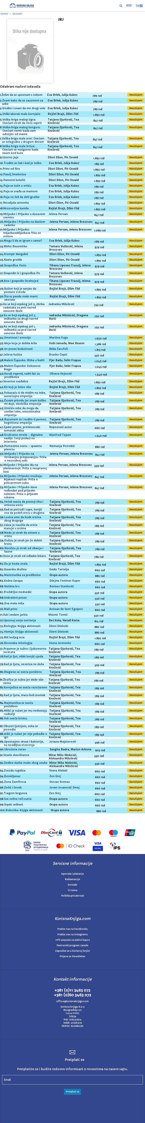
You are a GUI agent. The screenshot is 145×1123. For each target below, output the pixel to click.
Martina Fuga (58, 337)
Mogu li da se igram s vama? (23, 240)
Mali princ (10, 609)
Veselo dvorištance (16, 755)
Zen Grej (55, 776)
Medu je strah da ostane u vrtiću (22, 534)
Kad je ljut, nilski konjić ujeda (23, 656)
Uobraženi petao (15, 597)
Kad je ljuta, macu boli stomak (24, 695)
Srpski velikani (13, 804)
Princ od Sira (11, 168)
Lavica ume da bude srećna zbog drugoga (22, 519)
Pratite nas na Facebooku (72, 929)
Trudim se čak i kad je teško (23, 163)
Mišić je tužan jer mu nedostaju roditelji (25, 712)
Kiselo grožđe (13, 259)
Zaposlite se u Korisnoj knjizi (72, 950)
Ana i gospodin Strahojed (21, 281)
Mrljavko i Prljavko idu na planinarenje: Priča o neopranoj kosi (25, 468)
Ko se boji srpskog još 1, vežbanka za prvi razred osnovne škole (20, 330)
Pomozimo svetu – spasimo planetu (23, 447)
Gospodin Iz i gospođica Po (22, 273)
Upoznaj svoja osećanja (20, 620)
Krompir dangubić (16, 254)
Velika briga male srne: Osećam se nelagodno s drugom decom (23, 140)
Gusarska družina (15, 569)
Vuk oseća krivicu (15, 718)
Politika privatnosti (72, 895)
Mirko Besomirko (15, 246)
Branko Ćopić (58, 354)
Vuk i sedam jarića (15, 614)
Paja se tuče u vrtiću (17, 185)
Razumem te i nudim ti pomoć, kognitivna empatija (25, 421)
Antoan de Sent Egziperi (66, 609)
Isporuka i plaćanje (72, 873)
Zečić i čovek (13, 787)
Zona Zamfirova (15, 782)
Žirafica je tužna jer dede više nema (23, 681)
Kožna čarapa (13, 580)
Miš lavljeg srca (14, 637)
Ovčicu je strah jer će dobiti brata (23, 542)
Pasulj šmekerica (14, 174)
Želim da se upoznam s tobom (22, 95)
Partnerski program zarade (72, 945)
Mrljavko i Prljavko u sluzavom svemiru (24, 215)
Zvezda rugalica (14, 770)
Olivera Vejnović (61, 373)
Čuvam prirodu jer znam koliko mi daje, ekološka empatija (25, 402)
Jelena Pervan (58, 214)
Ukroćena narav (15, 749)
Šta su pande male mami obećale (21, 298)
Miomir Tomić (58, 614)
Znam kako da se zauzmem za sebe (22, 102)
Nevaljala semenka (16, 202)
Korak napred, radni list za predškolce (22, 375)
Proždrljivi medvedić (18, 592)
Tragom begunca (15, 793)
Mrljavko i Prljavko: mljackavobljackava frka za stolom (22, 233)
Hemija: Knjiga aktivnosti (21, 631)
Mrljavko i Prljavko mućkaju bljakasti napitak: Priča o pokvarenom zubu (23, 479)
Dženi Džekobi (58, 626)
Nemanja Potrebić (62, 446)
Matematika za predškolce (22, 575)
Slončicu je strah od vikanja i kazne (23, 549)
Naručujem (135, 94)
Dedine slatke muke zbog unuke (25, 762)
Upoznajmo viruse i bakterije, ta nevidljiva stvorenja (24, 743)
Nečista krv (11, 586)
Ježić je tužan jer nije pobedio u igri (25, 735)
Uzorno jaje (10, 157)
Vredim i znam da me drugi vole (23, 108)
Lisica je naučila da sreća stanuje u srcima (20, 526)
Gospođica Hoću (15, 265)
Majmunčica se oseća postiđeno (18, 704)
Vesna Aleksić (58, 770)
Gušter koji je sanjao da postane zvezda (20, 290)
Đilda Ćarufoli (58, 349)
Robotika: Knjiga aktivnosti (24, 810)
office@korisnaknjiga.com (72, 1001)
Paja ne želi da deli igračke (21, 197)
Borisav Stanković (61, 586)
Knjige (4, 13)
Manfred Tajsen (60, 435)
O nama (72, 890)
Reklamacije (72, 879)
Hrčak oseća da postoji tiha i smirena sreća (23, 503)
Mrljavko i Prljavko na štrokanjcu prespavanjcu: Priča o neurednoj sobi (25, 457)
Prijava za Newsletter (72, 956)
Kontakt (72, 884)
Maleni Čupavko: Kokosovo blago (22, 367)
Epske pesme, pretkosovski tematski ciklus (22, 428)
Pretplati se (72, 1091)
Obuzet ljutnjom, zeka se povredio (21, 727)
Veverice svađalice (15, 381)
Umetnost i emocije (17, 337)
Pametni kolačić (14, 180)
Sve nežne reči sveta (18, 799)
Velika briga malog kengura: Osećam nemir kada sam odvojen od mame (21, 131)
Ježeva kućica (13, 354)
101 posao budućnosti (18, 349)
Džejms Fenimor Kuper (64, 580)
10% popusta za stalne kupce (72, 939)
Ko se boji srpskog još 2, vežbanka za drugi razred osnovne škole (21, 319)
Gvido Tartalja (59, 569)
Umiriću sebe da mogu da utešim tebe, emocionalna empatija (22, 412)
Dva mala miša (14, 603)
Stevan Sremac (59, 782)
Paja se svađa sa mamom (20, 191)
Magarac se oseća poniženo (23, 672)
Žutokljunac (12, 776)
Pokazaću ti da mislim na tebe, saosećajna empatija (25, 394)
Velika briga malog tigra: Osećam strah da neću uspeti (22, 121)
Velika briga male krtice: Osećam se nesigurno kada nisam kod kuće (20, 150)
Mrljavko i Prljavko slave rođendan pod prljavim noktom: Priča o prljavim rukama (21, 492)
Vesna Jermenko (60, 643)
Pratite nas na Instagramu (72, 934)
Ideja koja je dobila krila (20, 343)
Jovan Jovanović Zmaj (64, 787)
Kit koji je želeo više (17, 387)
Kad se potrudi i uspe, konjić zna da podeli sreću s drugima (24, 511)
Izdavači (17, 13)
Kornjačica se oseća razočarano (25, 687)
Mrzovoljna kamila (16, 208)
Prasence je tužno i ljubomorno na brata (24, 650)
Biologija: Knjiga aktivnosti (22, 626)
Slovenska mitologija (18, 643)
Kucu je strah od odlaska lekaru (24, 556)
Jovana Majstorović (62, 741)
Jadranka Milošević (61, 304)
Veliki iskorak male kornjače (21, 114)
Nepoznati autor (60, 427)
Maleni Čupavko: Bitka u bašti (24, 360)
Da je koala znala (16, 563)
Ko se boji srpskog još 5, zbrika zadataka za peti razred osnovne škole (24, 307)
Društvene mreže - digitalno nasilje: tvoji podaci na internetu (23, 438)
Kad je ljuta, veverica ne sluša (24, 664)
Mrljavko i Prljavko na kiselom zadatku (24, 223)
